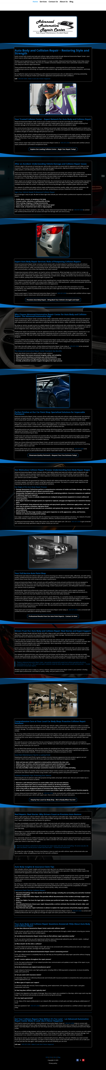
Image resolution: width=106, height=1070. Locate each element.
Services (43, 2)
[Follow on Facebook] (77, 1060)
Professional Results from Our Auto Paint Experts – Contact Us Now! (53, 616)
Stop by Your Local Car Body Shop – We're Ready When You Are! (53, 800)
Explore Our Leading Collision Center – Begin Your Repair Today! (53, 149)
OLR (47, 1057)
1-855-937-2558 (22, 78)
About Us (64, 2)
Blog (71, 2)
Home (35, 2)
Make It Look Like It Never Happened (39, 78)
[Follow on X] (80, 1060)
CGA (51, 1057)
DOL (55, 1057)
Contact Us (53, 2)
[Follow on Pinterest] (83, 1060)
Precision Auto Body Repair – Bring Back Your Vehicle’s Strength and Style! (53, 300)
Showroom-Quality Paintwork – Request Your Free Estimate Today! (53, 455)
